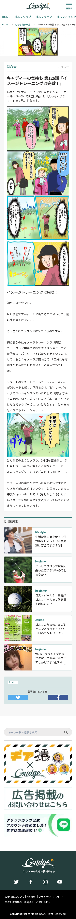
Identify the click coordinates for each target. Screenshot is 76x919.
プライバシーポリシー (51, 896)
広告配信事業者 (13, 902)
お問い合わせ (43, 902)
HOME (5, 24)
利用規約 (31, 896)
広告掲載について (14, 896)
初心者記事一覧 (22, 24)
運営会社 (29, 902)
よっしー (13, 682)
